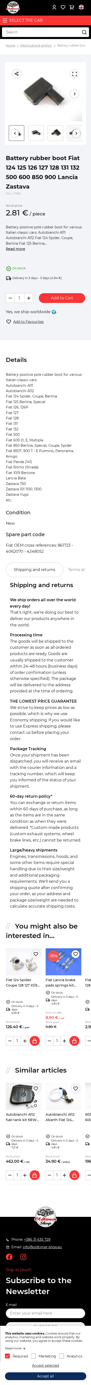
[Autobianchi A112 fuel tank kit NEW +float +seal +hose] (24, 1096)
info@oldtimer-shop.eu (42, 1247)
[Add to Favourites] (36, 954)
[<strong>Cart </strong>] (71, 7)
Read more (15, 249)
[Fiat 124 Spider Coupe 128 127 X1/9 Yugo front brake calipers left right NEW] (24, 961)
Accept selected (45, 1365)
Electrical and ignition (36, 45)
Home (10, 45)
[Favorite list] (63, 7)
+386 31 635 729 (37, 1239)
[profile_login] (54, 7)
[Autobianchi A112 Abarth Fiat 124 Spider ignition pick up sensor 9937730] (64, 1096)
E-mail (11, 1305)
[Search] (84, 32)
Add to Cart (62, 298)
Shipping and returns (34, 569)
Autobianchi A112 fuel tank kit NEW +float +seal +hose (21, 1120)
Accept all (45, 1376)
